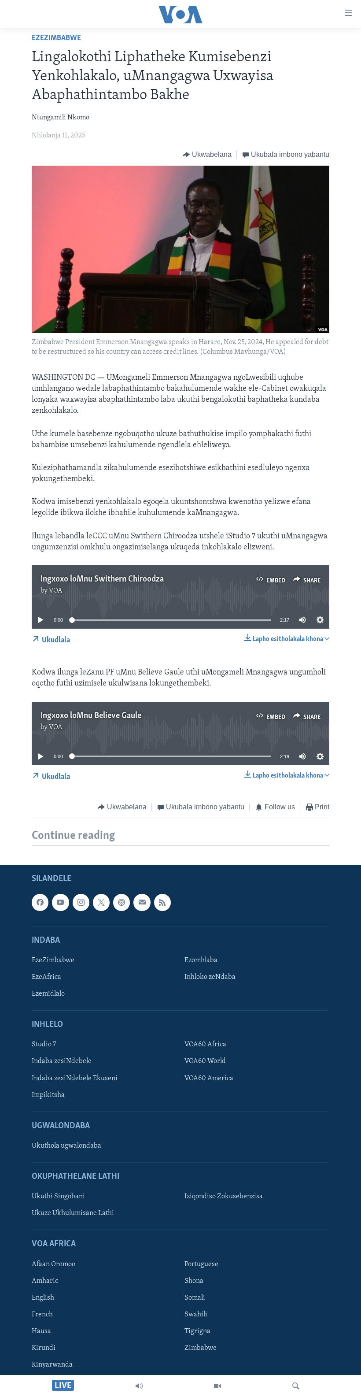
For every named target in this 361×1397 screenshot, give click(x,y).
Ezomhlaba (200, 960)
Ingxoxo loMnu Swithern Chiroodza (102, 579)
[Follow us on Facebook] (40, 902)
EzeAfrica (46, 977)
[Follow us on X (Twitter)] (101, 902)
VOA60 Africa (205, 1045)
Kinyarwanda (52, 1364)
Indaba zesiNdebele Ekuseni (75, 1078)
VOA (56, 590)
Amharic (45, 1281)
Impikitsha (48, 1095)
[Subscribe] (141, 902)
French (42, 1314)
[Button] (207, 154)
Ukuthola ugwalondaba (66, 1145)
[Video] (217, 1386)
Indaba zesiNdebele (62, 1061)
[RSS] (162, 902)
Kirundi (43, 1348)
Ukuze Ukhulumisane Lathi (73, 1213)
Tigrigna (197, 1331)
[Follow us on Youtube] (60, 902)
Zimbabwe (200, 1348)
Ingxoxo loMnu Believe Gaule (91, 715)
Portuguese (201, 1264)
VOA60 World (205, 1061)
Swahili (195, 1314)
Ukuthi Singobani (58, 1197)
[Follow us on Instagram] (81, 902)
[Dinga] (296, 1386)
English (43, 1297)
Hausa (41, 1331)
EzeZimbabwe (56, 38)
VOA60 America (208, 1078)
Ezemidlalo (48, 993)
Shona (193, 1281)
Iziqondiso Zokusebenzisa (223, 1197)
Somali (194, 1297)
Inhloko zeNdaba (210, 977)
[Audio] (139, 1386)
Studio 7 (44, 1045)
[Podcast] (121, 902)
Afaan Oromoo (53, 1264)
